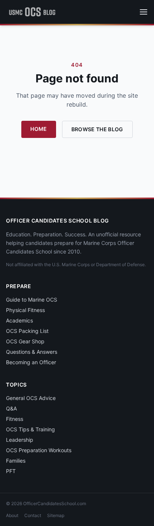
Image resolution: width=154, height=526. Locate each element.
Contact (32, 515)
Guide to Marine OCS (31, 299)
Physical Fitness (25, 310)
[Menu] (143, 11)
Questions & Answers (31, 352)
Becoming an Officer (31, 362)
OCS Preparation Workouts (38, 450)
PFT (11, 471)
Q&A (11, 408)
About (12, 515)
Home (38, 129)
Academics (19, 320)
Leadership (19, 440)
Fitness (14, 419)
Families (15, 460)
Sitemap (55, 515)
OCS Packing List (27, 331)
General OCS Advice (31, 398)
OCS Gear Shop (25, 341)
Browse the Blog (97, 129)
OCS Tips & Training (30, 429)
